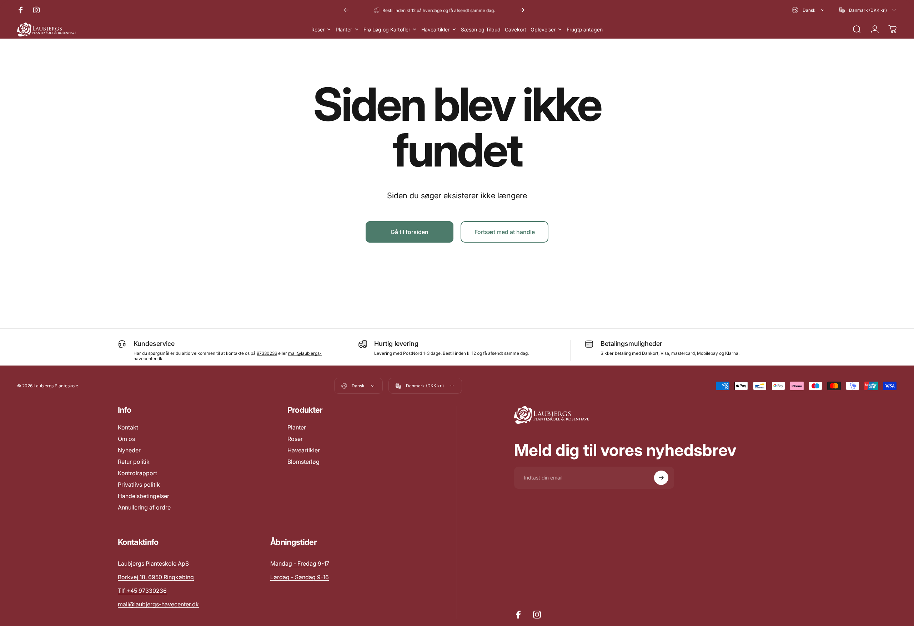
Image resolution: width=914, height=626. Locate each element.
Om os (126, 438)
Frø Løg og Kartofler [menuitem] (386, 29)
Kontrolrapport (137, 473)
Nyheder (129, 450)
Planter (296, 427)
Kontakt (128, 427)
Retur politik (134, 461)
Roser (295, 438)
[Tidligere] (346, 10)
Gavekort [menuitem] (515, 29)
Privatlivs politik (139, 484)
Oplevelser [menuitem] (543, 29)
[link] (299, 563)
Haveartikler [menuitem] (435, 29)
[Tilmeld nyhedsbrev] (661, 478)
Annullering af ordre (144, 507)
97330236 (267, 353)
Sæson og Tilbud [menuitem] (481, 29)
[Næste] (522, 10)
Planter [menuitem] (344, 29)
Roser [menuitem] (318, 29)
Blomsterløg (303, 461)
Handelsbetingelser (143, 496)
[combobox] (808, 10)
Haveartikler (303, 450)
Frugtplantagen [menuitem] (585, 29)
